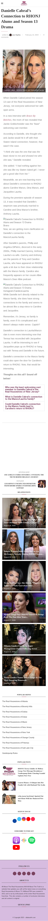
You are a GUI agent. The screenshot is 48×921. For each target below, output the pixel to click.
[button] (24, 389)
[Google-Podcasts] (24, 838)
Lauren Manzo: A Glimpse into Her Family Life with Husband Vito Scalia (31, 784)
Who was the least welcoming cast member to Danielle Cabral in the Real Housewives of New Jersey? (23, 389)
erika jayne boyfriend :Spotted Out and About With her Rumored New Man (30, 798)
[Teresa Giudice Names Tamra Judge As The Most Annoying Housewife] (24, 671)
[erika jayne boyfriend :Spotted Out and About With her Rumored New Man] (9, 799)
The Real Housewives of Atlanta (15, 701)
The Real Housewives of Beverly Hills (17, 706)
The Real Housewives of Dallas (14, 712)
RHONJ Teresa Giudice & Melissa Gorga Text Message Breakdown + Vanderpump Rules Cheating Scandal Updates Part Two (31, 772)
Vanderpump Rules (10, 753)
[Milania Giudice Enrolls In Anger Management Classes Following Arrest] (24, 639)
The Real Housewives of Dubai (14, 717)
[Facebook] (14, 873)
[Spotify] (31, 838)
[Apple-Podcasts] (16, 838)
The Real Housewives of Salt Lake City (17, 748)
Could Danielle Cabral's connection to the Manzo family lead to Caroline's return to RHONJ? (22, 406)
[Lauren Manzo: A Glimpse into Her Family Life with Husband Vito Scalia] (9, 785)
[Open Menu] (2, 3)
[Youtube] (16, 845)
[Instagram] (24, 873)
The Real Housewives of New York (16, 732)
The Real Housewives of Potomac (15, 743)
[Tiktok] (28, 873)
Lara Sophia (16, 35)
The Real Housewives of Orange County (18, 737)
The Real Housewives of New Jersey (17, 727)
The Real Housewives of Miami (14, 722)
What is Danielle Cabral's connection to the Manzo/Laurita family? (23, 397)
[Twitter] (19, 873)
